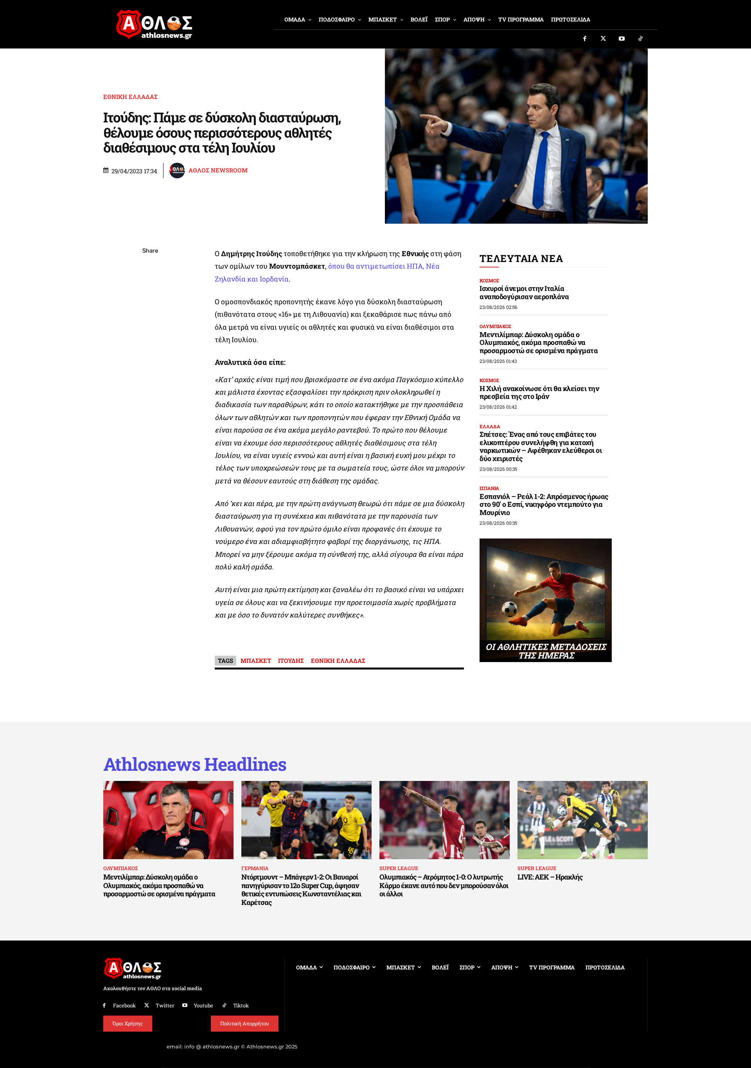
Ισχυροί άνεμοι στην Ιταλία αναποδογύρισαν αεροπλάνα (524, 292)
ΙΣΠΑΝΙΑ (489, 488)
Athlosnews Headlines (194, 764)
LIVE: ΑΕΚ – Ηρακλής (549, 876)
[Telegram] (150, 343)
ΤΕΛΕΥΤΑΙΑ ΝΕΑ (521, 258)
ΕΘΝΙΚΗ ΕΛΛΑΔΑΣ (130, 97)
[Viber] (150, 325)
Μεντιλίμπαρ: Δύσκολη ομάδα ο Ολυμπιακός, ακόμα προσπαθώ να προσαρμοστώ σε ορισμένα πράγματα (539, 342)
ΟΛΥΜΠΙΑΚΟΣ (495, 326)
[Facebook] (584, 39)
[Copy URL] (150, 362)
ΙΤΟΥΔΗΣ (291, 660)
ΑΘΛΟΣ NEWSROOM (218, 170)
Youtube (203, 1005)
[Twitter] (603, 39)
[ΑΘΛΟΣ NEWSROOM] (178, 170)
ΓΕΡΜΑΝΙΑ (255, 868)
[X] (150, 288)
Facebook (124, 1005)
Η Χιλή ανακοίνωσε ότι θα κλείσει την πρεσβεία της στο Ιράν (539, 392)
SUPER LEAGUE (398, 868)
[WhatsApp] (150, 306)
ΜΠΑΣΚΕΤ (256, 660)
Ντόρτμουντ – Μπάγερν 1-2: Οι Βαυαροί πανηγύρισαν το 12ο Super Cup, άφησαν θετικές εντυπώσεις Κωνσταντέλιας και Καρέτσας (301, 889)
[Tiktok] (640, 39)
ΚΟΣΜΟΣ (489, 280)
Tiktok (241, 1005)
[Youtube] (621, 39)
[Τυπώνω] (150, 380)
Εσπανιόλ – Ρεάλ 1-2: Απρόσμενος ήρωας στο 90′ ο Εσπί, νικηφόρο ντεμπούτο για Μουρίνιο (544, 504)
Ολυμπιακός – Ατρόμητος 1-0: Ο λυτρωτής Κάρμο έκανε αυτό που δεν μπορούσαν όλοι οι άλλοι (443, 885)
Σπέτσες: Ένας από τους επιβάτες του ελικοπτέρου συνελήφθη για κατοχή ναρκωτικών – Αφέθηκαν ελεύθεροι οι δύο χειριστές (541, 446)
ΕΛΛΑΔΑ (490, 426)
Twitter (165, 1005)
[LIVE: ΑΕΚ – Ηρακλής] (582, 820)
